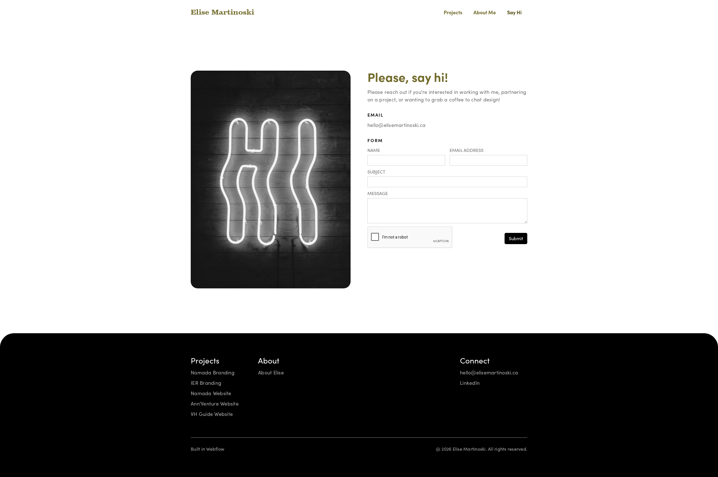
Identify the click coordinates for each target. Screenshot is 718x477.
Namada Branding (212, 372)
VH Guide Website (212, 414)
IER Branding (206, 383)
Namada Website (211, 393)
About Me (484, 13)
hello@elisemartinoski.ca (396, 125)
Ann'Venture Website (215, 403)
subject (376, 172)
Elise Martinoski (222, 13)
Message (377, 193)
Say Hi (514, 13)
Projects (453, 13)
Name (373, 150)
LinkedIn (470, 383)
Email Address (467, 150)
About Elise (271, 372)
